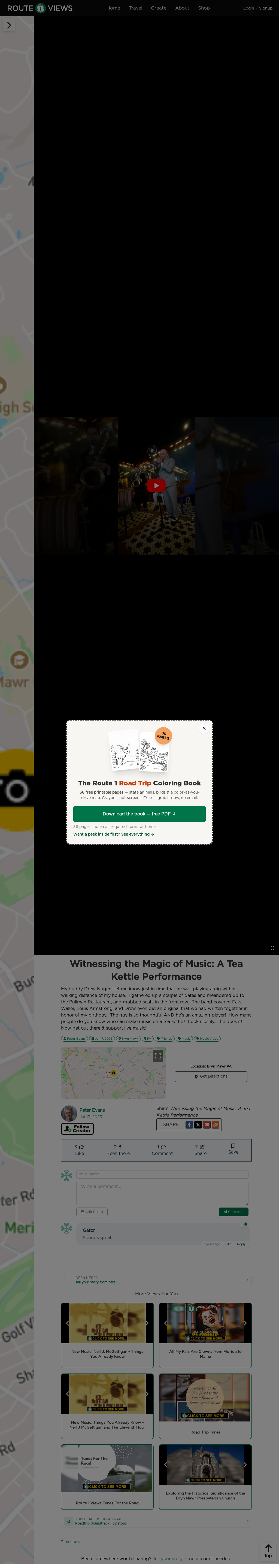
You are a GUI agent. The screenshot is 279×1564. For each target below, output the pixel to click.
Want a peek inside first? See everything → (113, 834)
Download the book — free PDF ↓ (139, 814)
